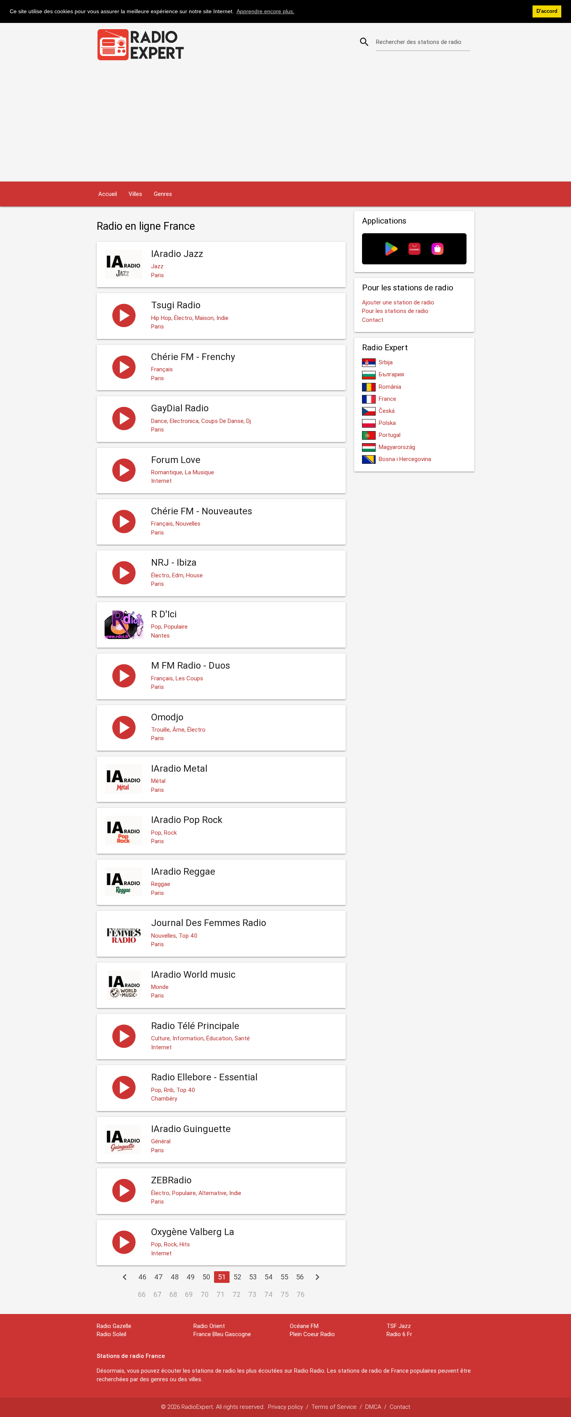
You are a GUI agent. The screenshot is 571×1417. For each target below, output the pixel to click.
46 (142, 1276)
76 (300, 1294)
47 (158, 1276)
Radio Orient (209, 1326)
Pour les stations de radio (395, 311)
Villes (135, 193)
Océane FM (304, 1326)
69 (189, 1294)
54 (269, 1276)
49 (190, 1276)
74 (268, 1294)
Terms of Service (334, 1406)
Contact (372, 319)
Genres (163, 193)
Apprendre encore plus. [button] (265, 11)
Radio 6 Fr (399, 1334)
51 (222, 1276)
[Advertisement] (285, 123)
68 (173, 1294)
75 (284, 1294)
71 (220, 1294)
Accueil (107, 193)
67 (157, 1294)
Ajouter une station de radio (398, 302)
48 (175, 1276)
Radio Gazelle (114, 1326)
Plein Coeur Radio (312, 1334)
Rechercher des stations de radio (418, 41)
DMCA (373, 1406)
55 (284, 1276)
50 (206, 1276)
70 (204, 1294)
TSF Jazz (398, 1326)
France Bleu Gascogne (222, 1334)
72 (236, 1294)
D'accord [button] (546, 11)
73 (252, 1294)
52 (237, 1276)
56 (300, 1276)
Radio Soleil (111, 1334)
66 (142, 1294)
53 (253, 1276)
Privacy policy (285, 1406)
